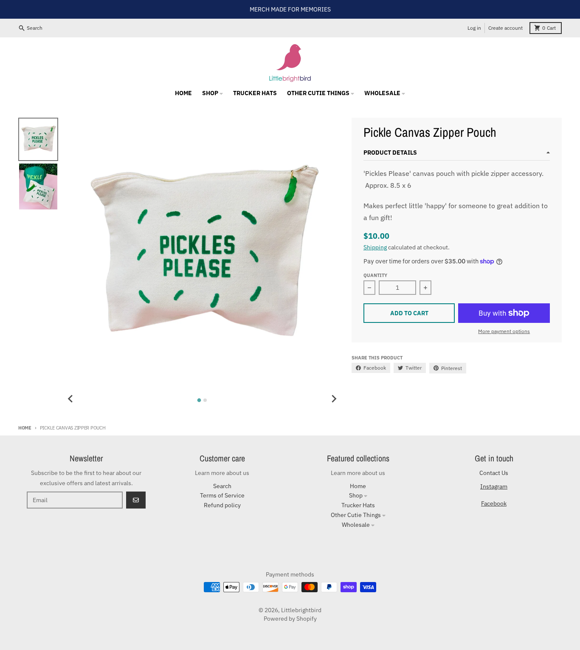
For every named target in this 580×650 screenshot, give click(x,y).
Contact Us (493, 473)
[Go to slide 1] (199, 400)
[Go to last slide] (70, 399)
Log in (474, 28)
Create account (505, 28)
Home (24, 428)
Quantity (375, 275)
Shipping (375, 247)
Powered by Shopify (290, 618)
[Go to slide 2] (205, 400)
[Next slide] (334, 399)
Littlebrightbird (301, 610)
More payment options (504, 331)
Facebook (494, 503)
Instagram (493, 486)
